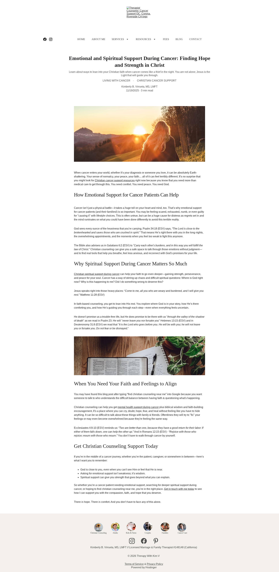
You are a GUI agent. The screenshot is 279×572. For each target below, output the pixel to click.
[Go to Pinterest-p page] (156, 541)
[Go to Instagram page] (50, 39)
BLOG (179, 39)
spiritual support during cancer (102, 274)
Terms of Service (134, 564)
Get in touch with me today (179, 489)
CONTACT (195, 39)
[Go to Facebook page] (46, 39)
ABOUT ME (98, 39)
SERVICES (118, 39)
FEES (166, 39)
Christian (79, 274)
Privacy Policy (155, 564)
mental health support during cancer (138, 407)
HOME (81, 39)
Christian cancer (104, 180)
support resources (124, 180)
